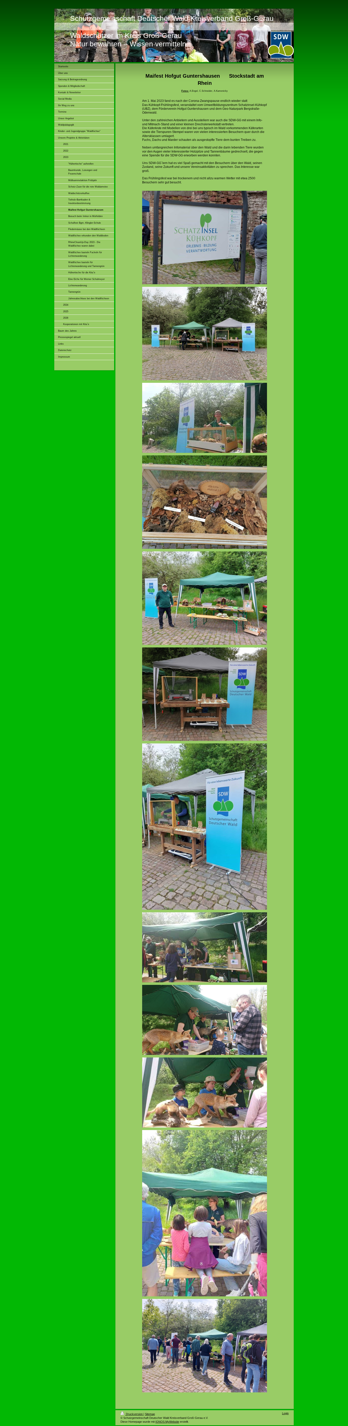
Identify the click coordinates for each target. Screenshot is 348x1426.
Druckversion (134, 1414)
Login (285, 1413)
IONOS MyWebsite (167, 1421)
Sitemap (150, 1414)
